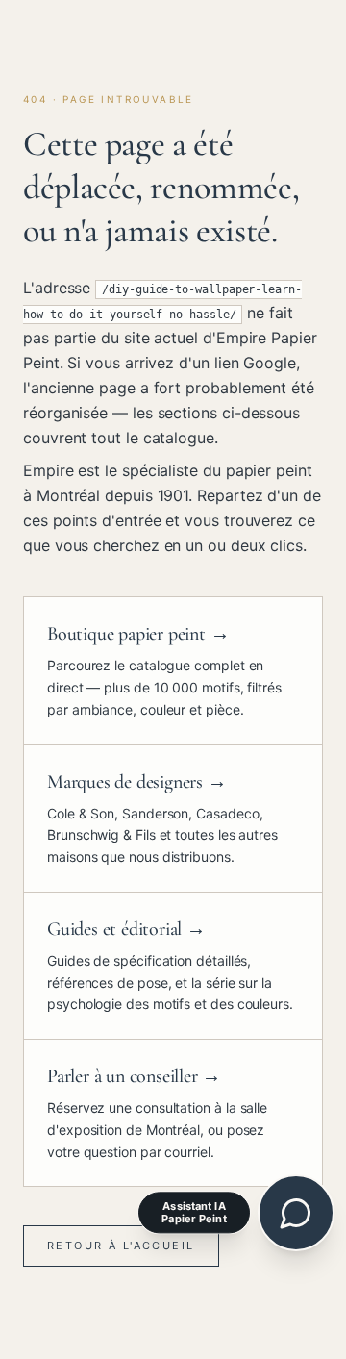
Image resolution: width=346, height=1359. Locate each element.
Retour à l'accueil (121, 1245)
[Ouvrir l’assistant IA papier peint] (296, 1212)
